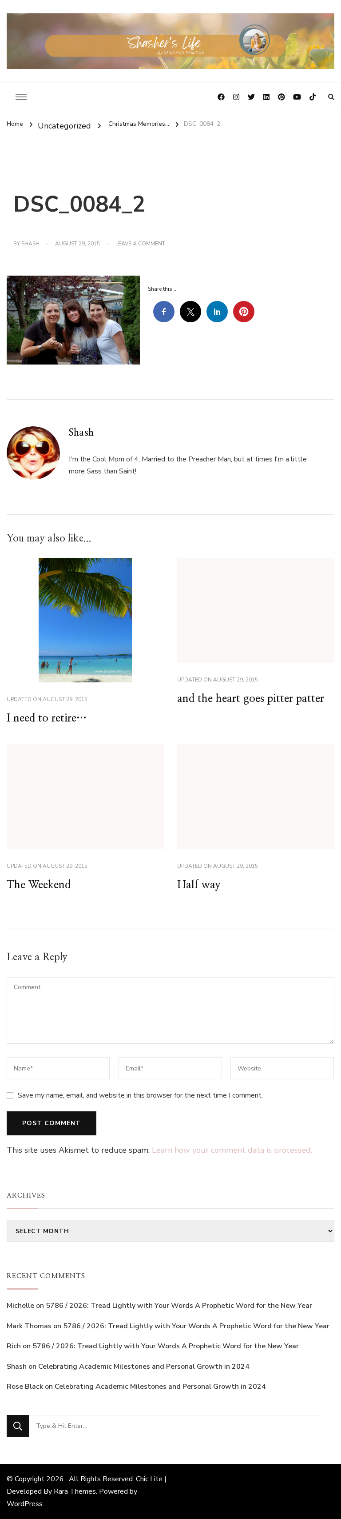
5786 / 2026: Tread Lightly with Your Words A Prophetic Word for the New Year (179, 1306)
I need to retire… (47, 718)
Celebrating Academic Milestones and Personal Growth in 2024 (144, 1366)
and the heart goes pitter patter (250, 698)
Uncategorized (64, 125)
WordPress (25, 1504)
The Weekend (39, 885)
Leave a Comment (140, 244)
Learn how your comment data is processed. (232, 1150)
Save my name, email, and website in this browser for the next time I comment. (140, 1095)
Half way (199, 885)
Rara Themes (75, 1491)
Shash (30, 243)
